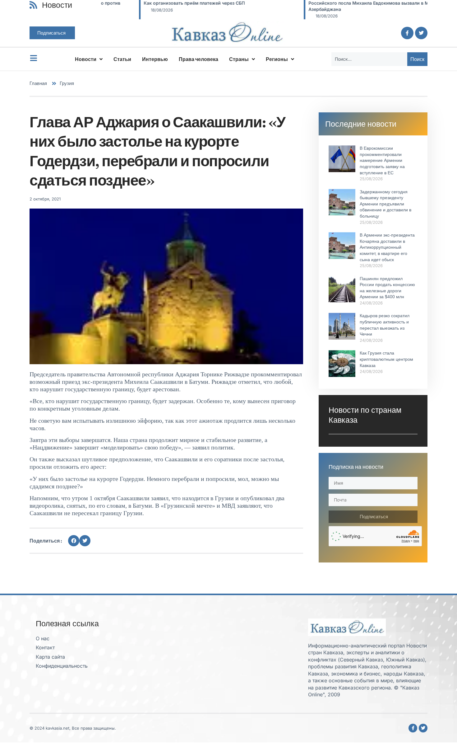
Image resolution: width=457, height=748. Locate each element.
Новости (85, 59)
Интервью (155, 59)
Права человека (198, 59)
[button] (73, 540)
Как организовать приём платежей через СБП (156, 3)
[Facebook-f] (407, 33)
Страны (239, 59)
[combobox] (369, 59)
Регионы (277, 59)
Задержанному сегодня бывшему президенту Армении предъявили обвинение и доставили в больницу (385, 204)
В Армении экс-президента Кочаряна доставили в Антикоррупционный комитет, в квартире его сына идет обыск (387, 247)
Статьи (122, 59)
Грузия (67, 83)
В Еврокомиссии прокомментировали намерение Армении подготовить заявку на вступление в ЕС (382, 160)
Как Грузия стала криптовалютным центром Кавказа (386, 359)
